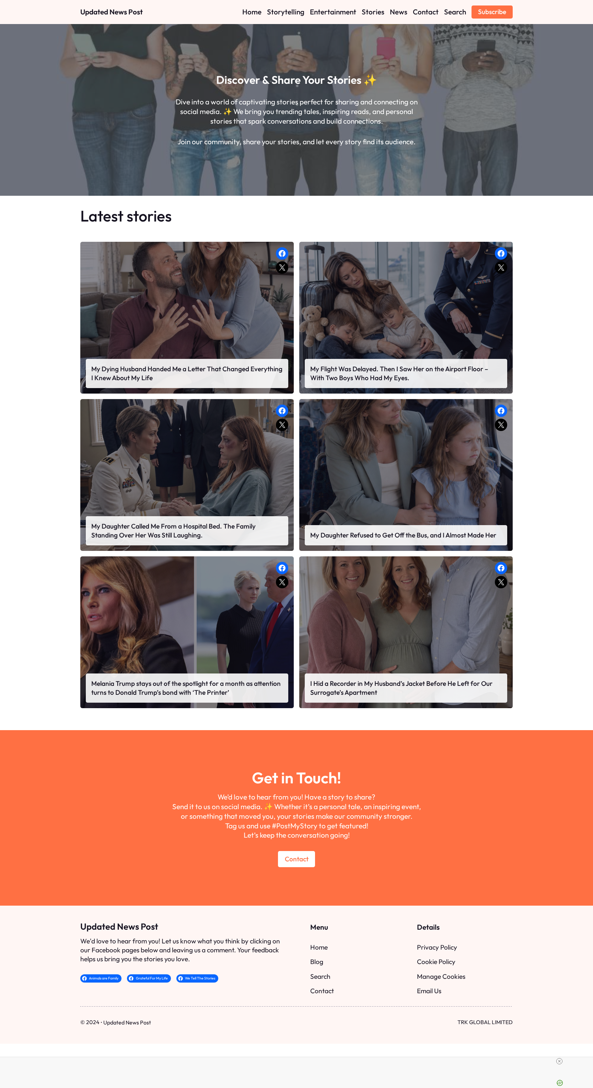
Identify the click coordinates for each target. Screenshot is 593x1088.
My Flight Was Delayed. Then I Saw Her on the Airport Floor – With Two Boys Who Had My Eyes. (399, 373)
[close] (559, 1061)
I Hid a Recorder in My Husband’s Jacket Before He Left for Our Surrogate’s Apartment (401, 687)
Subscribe (492, 12)
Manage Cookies (441, 976)
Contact (297, 859)
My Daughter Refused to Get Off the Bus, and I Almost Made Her (403, 535)
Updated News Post (111, 11)
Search (320, 976)
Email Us (429, 991)
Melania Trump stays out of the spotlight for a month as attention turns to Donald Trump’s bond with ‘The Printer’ (186, 687)
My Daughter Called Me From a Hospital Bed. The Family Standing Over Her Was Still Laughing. (173, 530)
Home (319, 947)
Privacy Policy (437, 947)
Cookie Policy (436, 961)
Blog (316, 961)
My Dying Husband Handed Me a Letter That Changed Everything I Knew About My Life (186, 373)
